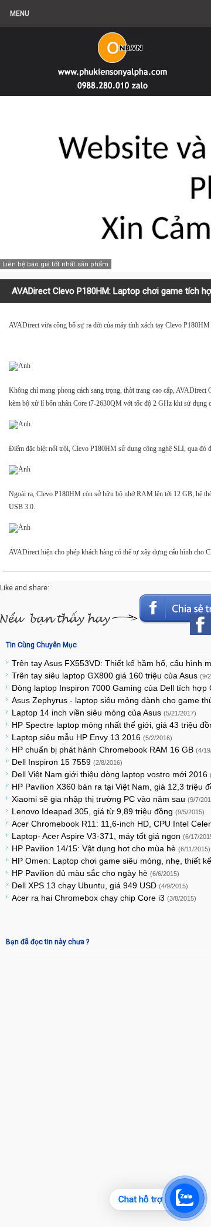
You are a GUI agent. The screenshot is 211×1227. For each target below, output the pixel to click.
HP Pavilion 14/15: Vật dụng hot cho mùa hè (111, 848)
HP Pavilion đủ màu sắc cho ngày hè (95, 873)
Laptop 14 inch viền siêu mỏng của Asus (104, 712)
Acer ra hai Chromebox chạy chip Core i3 (104, 897)
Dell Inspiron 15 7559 (67, 762)
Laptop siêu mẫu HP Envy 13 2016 (92, 737)
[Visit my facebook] (200, 624)
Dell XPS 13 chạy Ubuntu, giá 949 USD (100, 885)
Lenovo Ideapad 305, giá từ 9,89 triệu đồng (108, 811)
